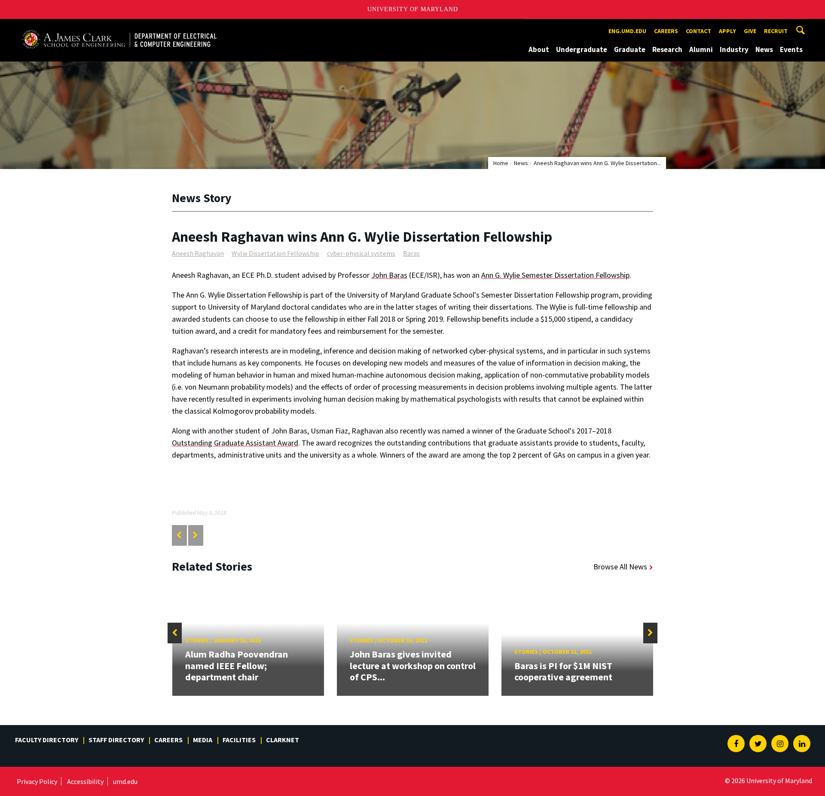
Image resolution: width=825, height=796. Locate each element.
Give (750, 31)
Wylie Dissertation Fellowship (275, 253)
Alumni (701, 49)
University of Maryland (412, 9)
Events (791, 49)
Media (202, 739)
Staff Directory (116, 739)
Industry (734, 49)
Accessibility (85, 781)
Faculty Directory (46, 739)
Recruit (776, 31)
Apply (727, 31)
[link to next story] (195, 535)
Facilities (239, 739)
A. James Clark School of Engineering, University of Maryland (119, 27)
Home (500, 163)
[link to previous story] (179, 535)
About (539, 49)
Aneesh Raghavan (198, 253)
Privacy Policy (37, 781)
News (764, 49)
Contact (698, 31)
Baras (411, 253)
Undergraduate (581, 49)
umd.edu (125, 781)
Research (667, 49)
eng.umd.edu (627, 31)
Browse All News (620, 567)
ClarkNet (282, 739)
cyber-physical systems (361, 253)
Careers (666, 31)
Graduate (629, 49)
